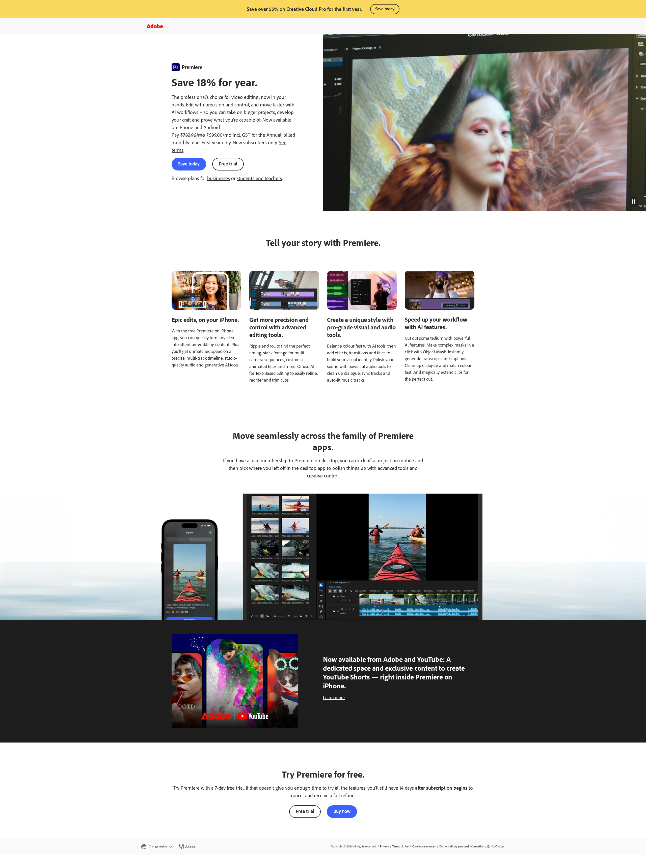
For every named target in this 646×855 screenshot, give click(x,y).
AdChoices (498, 846)
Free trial (228, 164)
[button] (633, 201)
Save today (384, 8)
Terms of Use (400, 846)
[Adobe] (154, 26)
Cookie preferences (424, 846)
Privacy (384, 846)
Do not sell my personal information (461, 846)
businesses (218, 178)
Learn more (334, 697)
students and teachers (259, 178)
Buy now (342, 811)
